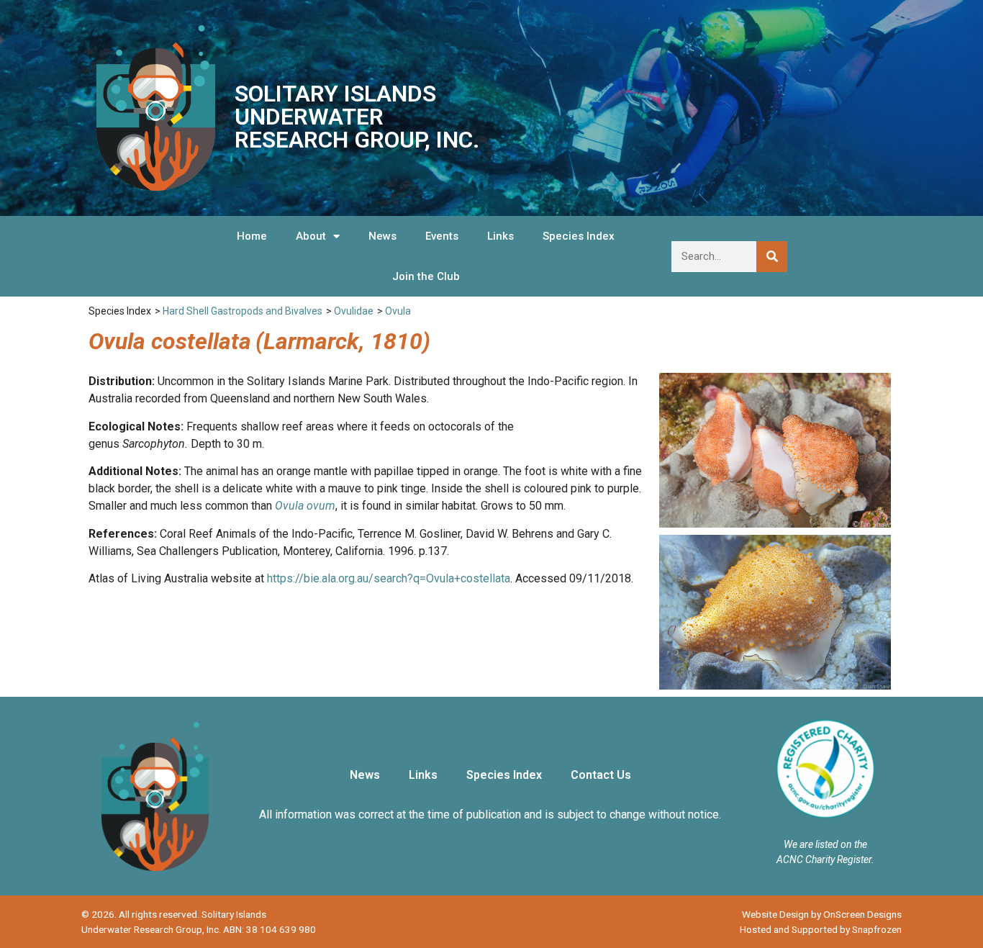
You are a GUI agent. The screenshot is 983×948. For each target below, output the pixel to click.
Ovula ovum (305, 506)
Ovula (398, 311)
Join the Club (426, 276)
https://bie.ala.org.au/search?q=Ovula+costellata (388, 578)
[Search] (771, 256)
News (382, 236)
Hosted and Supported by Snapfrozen (821, 929)
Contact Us (601, 775)
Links (500, 236)
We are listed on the (825, 844)
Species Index (579, 236)
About (311, 236)
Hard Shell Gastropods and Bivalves (242, 311)
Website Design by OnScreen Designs (822, 914)
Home (252, 236)
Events (441, 236)
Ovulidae (353, 311)
